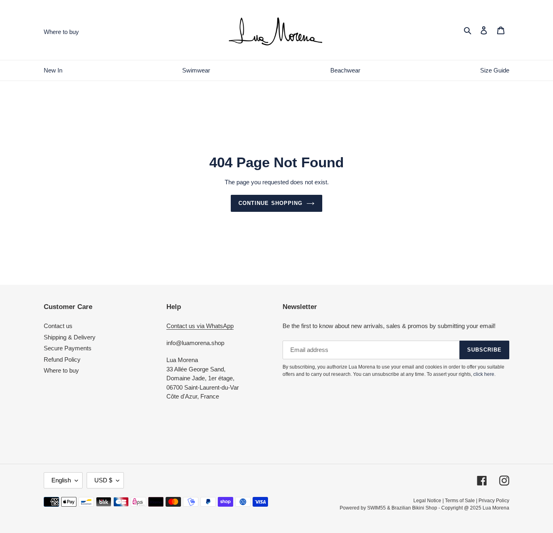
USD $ (103, 480)
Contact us (58, 325)
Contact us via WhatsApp (200, 325)
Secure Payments (67, 348)
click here (483, 374)
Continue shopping (270, 203)
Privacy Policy (494, 500)
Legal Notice (427, 500)
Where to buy (61, 370)
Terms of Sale (460, 500)
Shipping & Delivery (70, 337)
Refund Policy (62, 359)
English (61, 480)
